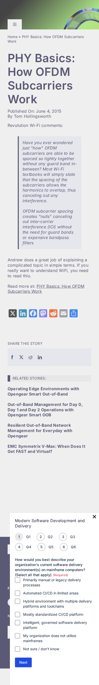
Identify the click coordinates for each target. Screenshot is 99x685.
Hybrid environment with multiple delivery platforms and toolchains (57, 603)
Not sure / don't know (41, 649)
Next (23, 662)
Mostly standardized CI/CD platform (53, 614)
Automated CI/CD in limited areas (50, 593)
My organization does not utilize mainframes (49, 638)
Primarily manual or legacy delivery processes (52, 582)
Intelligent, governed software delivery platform (55, 625)
